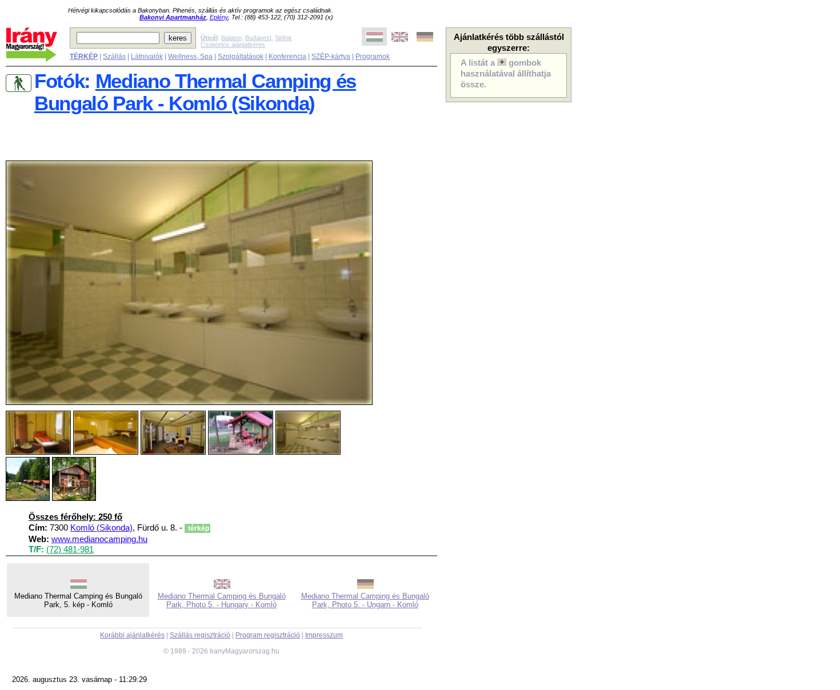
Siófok (283, 37)
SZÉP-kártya (330, 57)
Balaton (231, 37)
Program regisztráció (267, 635)
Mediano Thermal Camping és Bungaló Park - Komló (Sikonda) (195, 92)
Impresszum (324, 635)
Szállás (114, 57)
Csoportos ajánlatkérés (233, 44)
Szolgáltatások (240, 57)
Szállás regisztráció (200, 635)
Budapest (258, 37)
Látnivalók (147, 57)
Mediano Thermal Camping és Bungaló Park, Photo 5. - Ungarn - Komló (365, 600)
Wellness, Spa (190, 57)
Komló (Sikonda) (101, 527)
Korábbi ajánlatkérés (132, 635)
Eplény (219, 17)
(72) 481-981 (70, 549)
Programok (372, 57)
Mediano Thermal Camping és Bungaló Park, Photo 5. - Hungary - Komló (222, 600)
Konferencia (287, 57)
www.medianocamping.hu (99, 539)
